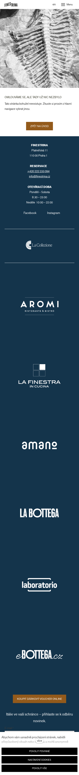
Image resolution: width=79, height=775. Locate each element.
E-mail (9, 728)
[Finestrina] (11, 4)
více (39, 741)
